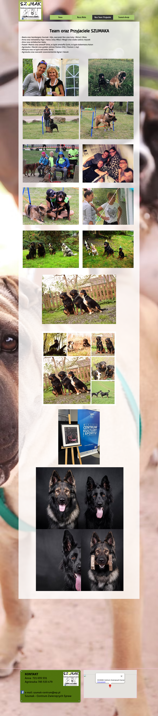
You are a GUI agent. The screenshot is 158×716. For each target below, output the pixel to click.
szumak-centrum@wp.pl (46, 692)
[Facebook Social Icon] (22, 692)
